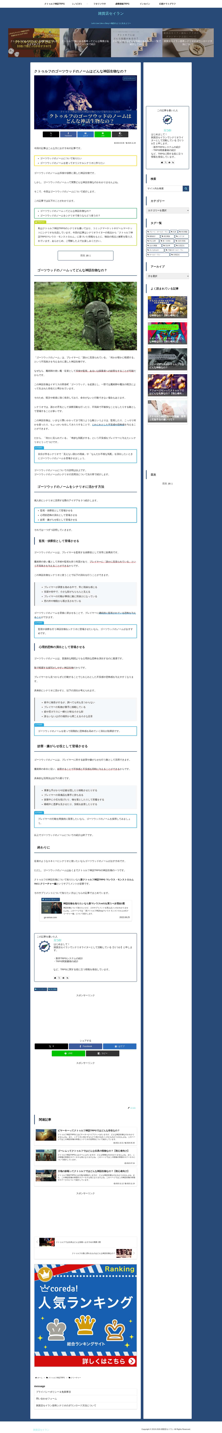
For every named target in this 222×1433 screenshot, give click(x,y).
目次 (82, 255)
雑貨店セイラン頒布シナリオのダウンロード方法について (66, 1405)
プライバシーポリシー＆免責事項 (53, 1392)
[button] (120, 134)
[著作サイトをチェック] (55, 977)
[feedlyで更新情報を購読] (63, 977)
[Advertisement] (85, 1016)
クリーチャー (41, 989)
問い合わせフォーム (46, 1398)
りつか (57, 940)
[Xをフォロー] (59, 977)
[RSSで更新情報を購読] (67, 977)
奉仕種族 (53, 989)
